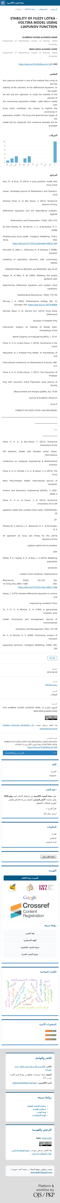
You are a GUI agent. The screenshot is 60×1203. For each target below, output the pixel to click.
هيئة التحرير (30, 933)
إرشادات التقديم (39, 1109)
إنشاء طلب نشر (48, 856)
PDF (51, 658)
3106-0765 (46, 1138)
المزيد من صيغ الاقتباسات (14, 753)
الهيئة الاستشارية (30, 940)
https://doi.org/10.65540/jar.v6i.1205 (35, 64)
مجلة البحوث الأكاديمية (15, 3)
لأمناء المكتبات (50, 842)
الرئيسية (54, 9)
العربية (53, 771)
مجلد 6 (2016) (30, 9)
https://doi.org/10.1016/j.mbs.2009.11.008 (37, 587)
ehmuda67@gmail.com (41, 1172)
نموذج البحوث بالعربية (30, 954)
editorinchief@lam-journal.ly (25, 1083)
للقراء (54, 834)
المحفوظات (43, 9)
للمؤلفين (53, 838)
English (52, 775)
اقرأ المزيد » (51, 808)
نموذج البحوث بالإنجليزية (30, 947)
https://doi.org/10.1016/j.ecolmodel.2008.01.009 (35, 243)
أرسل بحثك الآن (49, 813)
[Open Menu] (3, 3)
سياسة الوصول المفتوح (36, 1106)
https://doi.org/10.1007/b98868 (42, 304)
